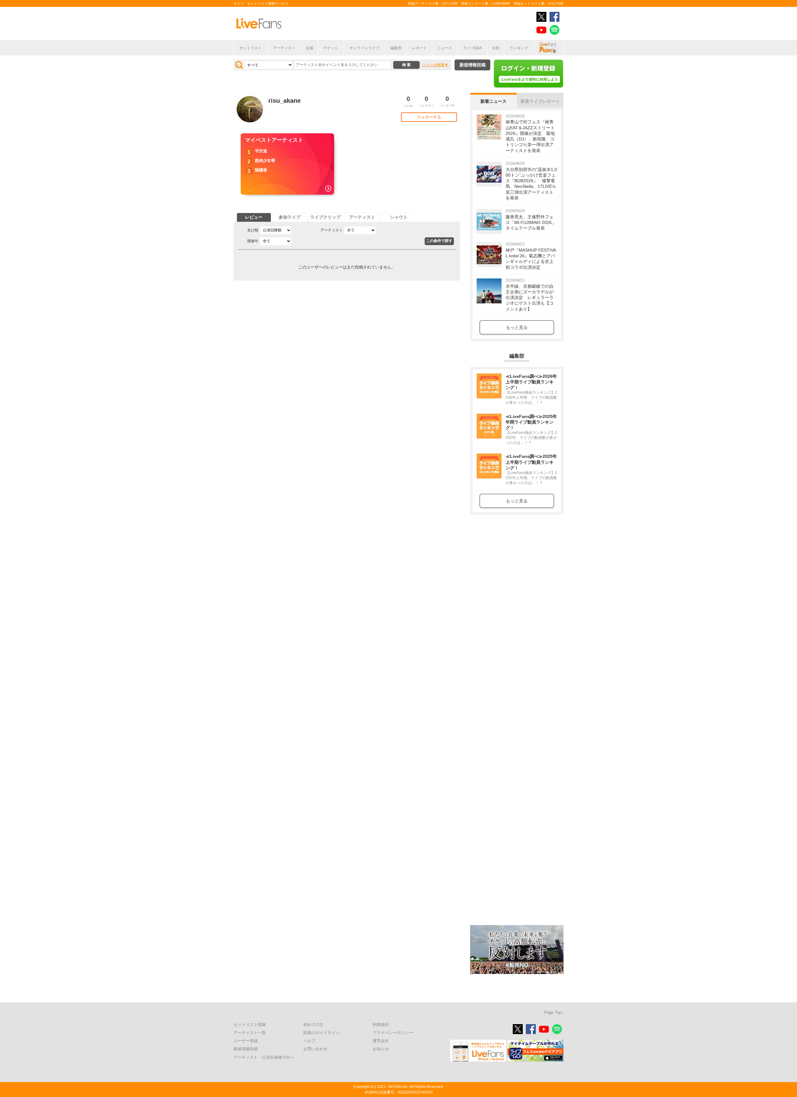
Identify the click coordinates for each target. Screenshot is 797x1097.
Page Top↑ (554, 1012)
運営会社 (381, 1040)
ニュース (444, 48)
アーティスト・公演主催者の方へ (263, 1057)
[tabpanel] (287, 164)
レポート (419, 48)
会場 (309, 48)
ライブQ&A (472, 48)
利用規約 (381, 1024)
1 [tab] (401, 1094)
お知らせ (381, 1049)
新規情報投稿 (473, 64)
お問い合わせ (315, 1049)
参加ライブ (289, 217)
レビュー (253, 217)
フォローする (429, 117)
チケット (330, 48)
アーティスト (284, 48)
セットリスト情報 (249, 1024)
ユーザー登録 (245, 1040)
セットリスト (250, 48)
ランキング (519, 48)
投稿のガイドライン (321, 1032)
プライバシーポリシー (393, 1032)
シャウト (399, 217)
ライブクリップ (325, 217)
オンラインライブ (365, 48)
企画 (495, 48)
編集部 (396, 48)
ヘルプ (309, 1040)
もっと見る (517, 327)
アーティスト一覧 (249, 1032)
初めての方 (313, 1024)
